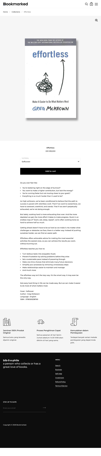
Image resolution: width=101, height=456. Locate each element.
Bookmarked (21, 425)
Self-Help (58, 374)
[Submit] (44, 408)
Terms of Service (61, 386)
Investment (59, 378)
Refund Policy (60, 382)
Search (57, 365)
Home (5, 12)
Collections (16, 12)
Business (58, 369)
